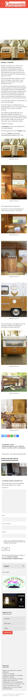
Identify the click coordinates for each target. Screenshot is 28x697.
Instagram (6, 126)
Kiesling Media (14, 695)
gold (16, 446)
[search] (23, 566)
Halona (10, 133)
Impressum (20, 694)
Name (3, 515)
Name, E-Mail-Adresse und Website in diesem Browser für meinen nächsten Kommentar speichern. (14, 541)
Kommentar (5, 487)
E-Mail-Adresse (6, 523)
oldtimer (9, 448)
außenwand (6, 444)
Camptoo (19, 130)
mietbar (21, 446)
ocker (4, 448)
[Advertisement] (14, 23)
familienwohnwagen (8, 446)
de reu (12, 444)
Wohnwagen (22, 448)
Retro (15, 448)
